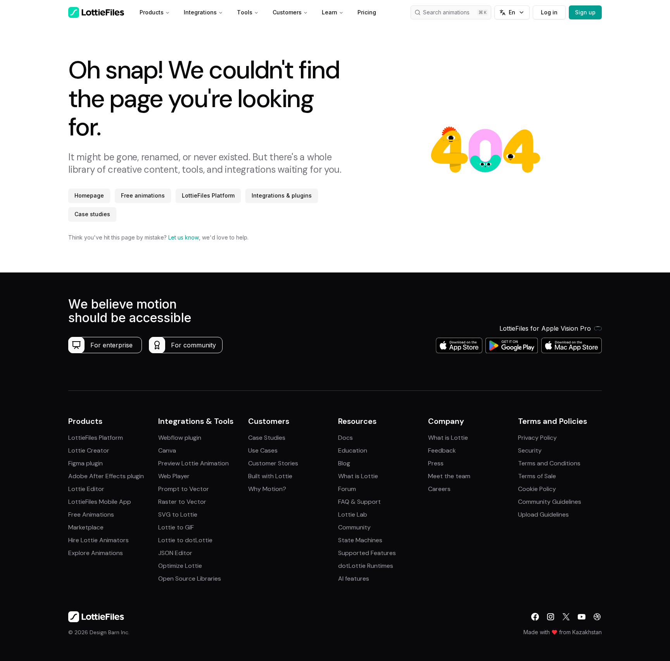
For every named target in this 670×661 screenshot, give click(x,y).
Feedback (442, 450)
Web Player (174, 476)
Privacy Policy (537, 438)
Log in (549, 12)
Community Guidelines (549, 502)
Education (352, 450)
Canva (167, 450)
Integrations (200, 12)
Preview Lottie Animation (193, 463)
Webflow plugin (179, 438)
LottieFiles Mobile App (99, 502)
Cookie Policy (537, 489)
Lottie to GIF (176, 527)
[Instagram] (550, 616)
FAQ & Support (359, 502)
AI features (353, 578)
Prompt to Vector (183, 489)
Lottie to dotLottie (185, 540)
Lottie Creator (88, 450)
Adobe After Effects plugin (106, 476)
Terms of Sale (537, 476)
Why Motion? (267, 489)
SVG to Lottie (177, 514)
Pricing (366, 12)
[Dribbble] (597, 616)
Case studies (92, 214)
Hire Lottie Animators (98, 540)
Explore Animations (95, 553)
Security (530, 450)
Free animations (143, 195)
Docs (345, 438)
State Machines (360, 540)
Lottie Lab (352, 514)
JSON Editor (175, 553)
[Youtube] (581, 616)
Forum (347, 489)
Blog (344, 463)
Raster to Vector (182, 502)
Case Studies (266, 438)
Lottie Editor (86, 489)
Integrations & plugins (282, 195)
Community (354, 527)
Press (436, 463)
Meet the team (449, 476)
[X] (566, 616)
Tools (244, 12)
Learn (329, 12)
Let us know (183, 237)
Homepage (89, 195)
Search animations (446, 12)
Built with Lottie (270, 476)
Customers (287, 12)
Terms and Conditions (549, 463)
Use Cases (263, 450)
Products (152, 12)
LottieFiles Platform (208, 195)
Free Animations (91, 514)
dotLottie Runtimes (365, 566)
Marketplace (86, 527)
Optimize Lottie (180, 566)
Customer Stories (273, 463)
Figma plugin (85, 463)
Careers (439, 489)
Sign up (585, 12)
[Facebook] (535, 616)
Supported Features (367, 553)
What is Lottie (358, 476)
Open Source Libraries (189, 578)
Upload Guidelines (543, 514)
